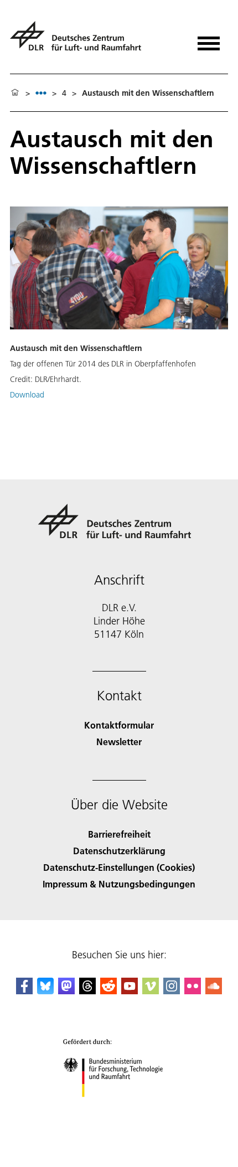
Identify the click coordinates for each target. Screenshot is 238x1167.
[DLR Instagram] (171, 990)
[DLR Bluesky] (45, 990)
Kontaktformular (119, 725)
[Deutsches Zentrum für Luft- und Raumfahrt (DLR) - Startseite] (80, 40)
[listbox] (40, 93)
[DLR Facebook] (24, 990)
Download (27, 395)
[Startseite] (15, 93)
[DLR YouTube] (129, 990)
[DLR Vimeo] (150, 990)
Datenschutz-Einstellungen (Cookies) (119, 867)
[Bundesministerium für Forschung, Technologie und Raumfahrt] (119, 1108)
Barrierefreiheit (119, 834)
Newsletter (119, 741)
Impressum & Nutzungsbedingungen (119, 884)
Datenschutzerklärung (119, 850)
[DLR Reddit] (108, 990)
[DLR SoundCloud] (213, 990)
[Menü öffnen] (208, 39)
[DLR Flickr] (192, 990)
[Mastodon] (66, 990)
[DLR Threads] (87, 990)
